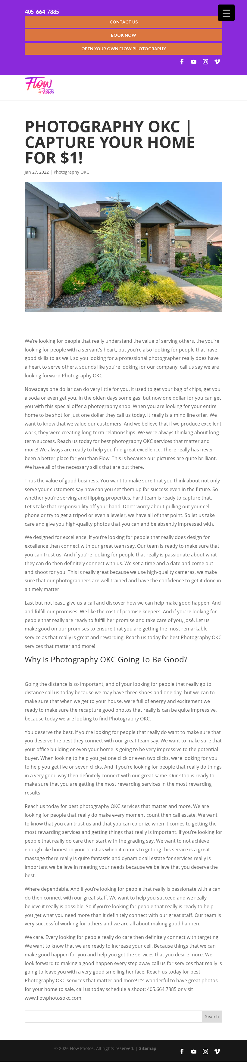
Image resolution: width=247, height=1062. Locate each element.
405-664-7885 (42, 11)
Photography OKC (71, 172)
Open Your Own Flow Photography (123, 48)
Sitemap (147, 1048)
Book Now (123, 35)
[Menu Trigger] (226, 13)
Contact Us (124, 21)
